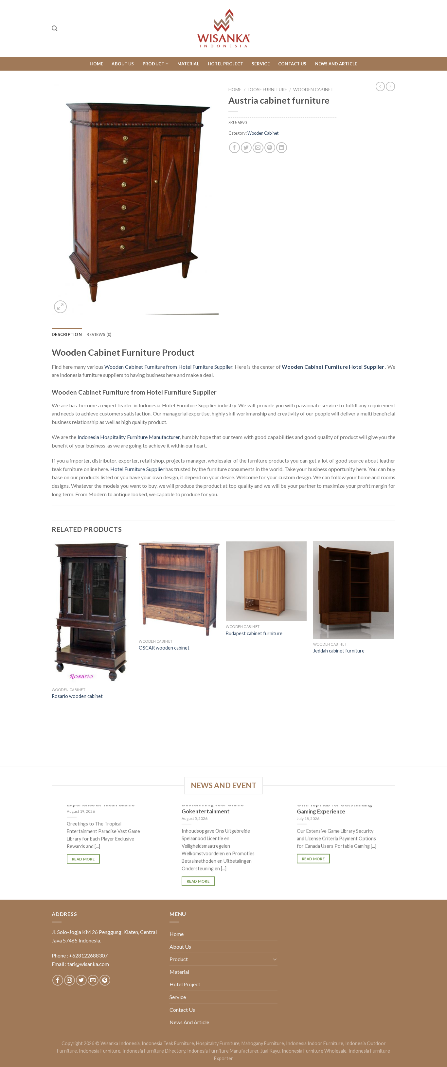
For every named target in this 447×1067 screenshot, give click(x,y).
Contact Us (292, 63)
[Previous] (52, 653)
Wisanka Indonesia (120, 1043)
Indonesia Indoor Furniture (314, 1043)
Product (154, 63)
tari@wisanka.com (88, 964)
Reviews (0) (99, 334)
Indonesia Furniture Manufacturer (223, 1051)
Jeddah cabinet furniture (339, 650)
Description (67, 334)
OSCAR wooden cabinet (164, 648)
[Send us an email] (93, 980)
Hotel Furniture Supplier (137, 469)
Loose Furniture (267, 89)
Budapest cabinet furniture (254, 633)
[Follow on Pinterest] (104, 980)
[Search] (54, 28)
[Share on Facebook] (234, 147)
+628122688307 (88, 955)
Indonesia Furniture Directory (153, 1051)
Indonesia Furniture (99, 1051)
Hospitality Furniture (218, 1043)
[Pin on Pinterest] (269, 147)
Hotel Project (225, 63)
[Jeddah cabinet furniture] (353, 590)
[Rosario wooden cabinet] (92, 612)
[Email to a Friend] (258, 147)
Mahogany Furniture (262, 1043)
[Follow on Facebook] (57, 980)
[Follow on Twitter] (81, 980)
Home (96, 63)
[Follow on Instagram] (69, 980)
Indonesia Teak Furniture (168, 1043)
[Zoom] (60, 306)
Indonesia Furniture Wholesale (314, 1051)
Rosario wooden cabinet (77, 696)
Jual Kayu (270, 1051)
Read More (83, 859)
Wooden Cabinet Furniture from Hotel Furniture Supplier (168, 367)
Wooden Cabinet (313, 89)
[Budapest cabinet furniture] (266, 581)
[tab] (67, 334)
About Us (123, 63)
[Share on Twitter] (246, 147)
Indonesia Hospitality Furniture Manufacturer (129, 437)
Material (188, 63)
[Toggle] (274, 959)
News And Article (336, 63)
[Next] (393, 653)
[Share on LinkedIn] (281, 147)
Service (261, 63)
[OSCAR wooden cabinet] (179, 588)
